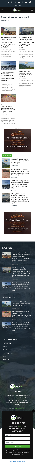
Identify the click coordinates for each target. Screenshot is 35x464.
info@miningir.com (21, 409)
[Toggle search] (2, 10)
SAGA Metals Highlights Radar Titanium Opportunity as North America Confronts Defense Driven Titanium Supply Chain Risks (20, 184)
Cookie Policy (13, 461)
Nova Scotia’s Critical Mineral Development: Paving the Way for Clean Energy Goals (20, 161)
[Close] (33, 410)
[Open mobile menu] (32, 10)
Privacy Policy (21, 461)
